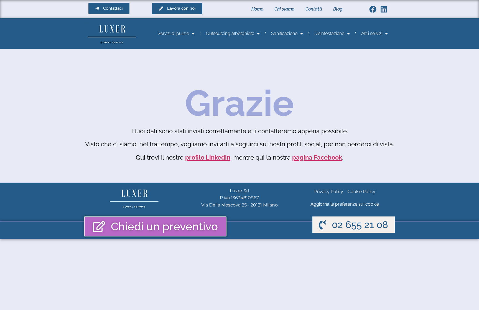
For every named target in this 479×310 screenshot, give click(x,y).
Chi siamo (284, 9)
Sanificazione (284, 33)
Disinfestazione (329, 33)
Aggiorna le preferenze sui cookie (344, 204)
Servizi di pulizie (173, 33)
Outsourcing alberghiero (230, 33)
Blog (338, 9)
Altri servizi (371, 33)
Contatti (313, 9)
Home (257, 9)
